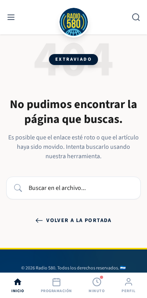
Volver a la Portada (79, 220)
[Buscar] (136, 17)
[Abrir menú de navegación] (11, 17)
